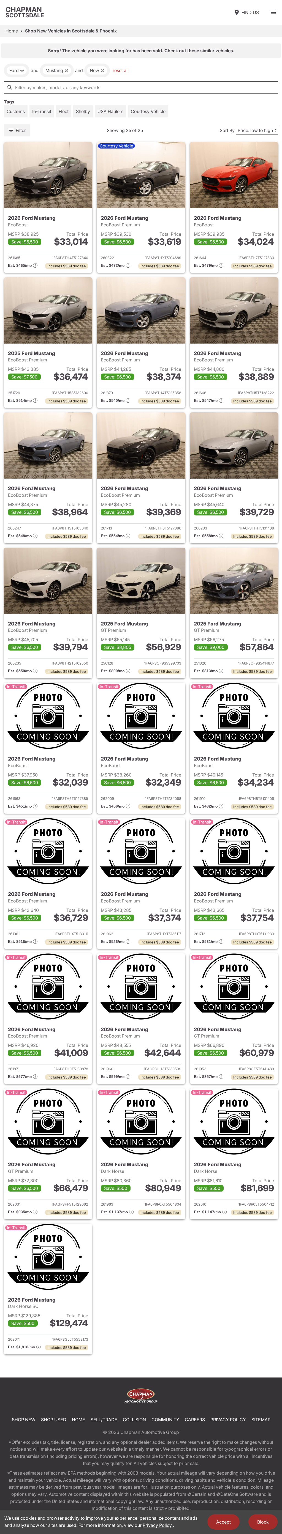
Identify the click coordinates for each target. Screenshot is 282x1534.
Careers (195, 1419)
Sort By (227, 130)
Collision (134, 1419)
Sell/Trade (104, 1419)
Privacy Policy (228, 1419)
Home (12, 31)
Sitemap (260, 1419)
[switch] (273, 12)
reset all (121, 70)
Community (165, 1419)
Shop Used (53, 1419)
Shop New (24, 1419)
